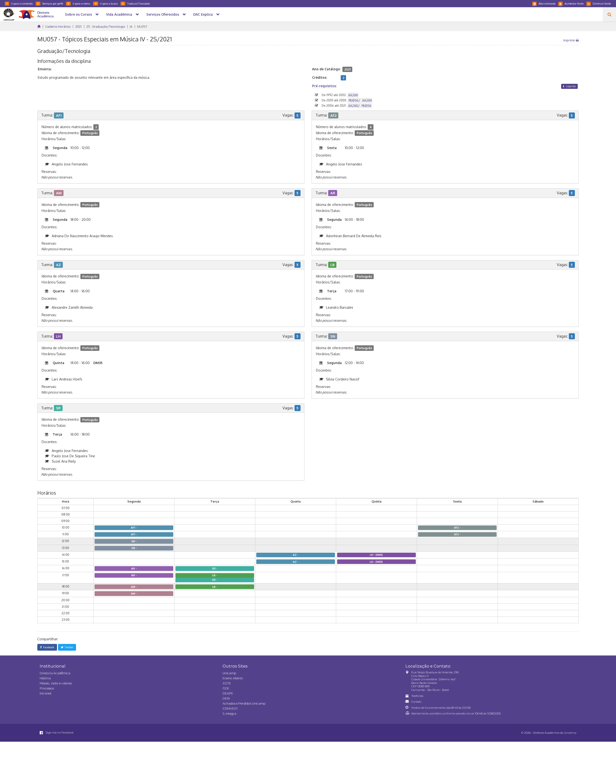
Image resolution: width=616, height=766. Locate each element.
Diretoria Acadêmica (55, 673)
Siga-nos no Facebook (59, 732)
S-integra (229, 713)
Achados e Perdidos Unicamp (244, 703)
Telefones (417, 696)
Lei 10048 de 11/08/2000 (485, 713)
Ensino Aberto (233, 678)
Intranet (45, 693)
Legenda (570, 86)
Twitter (68, 647)
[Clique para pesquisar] (609, 14)
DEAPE (228, 693)
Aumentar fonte (574, 3)
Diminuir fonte (602, 3)
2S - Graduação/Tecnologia (105, 26)
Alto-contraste (547, 3)
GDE (226, 688)
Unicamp (229, 673)
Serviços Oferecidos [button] (162, 14)
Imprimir (569, 40)
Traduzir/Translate (136, 3)
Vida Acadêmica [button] (119, 14)
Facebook (48, 647)
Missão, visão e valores (56, 683)
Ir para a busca (106, 3)
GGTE (227, 683)
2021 (78, 26)
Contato (416, 701)
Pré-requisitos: (324, 86)
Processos (47, 688)
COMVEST (230, 708)
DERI (226, 698)
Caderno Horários (58, 26)
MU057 (142, 26)
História (45, 678)
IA (131, 26)
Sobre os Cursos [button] (78, 14)
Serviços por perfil (50, 3)
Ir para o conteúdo (19, 3)
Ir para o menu (79, 3)
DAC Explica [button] (203, 14)
